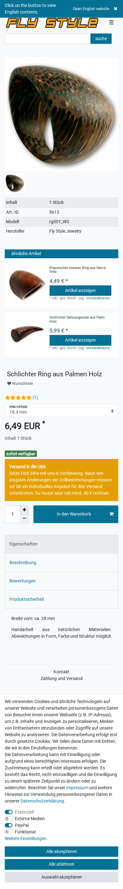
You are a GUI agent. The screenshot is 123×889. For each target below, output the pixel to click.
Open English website (91, 9)
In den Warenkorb (74, 513)
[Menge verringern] (24, 518)
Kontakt (61, 671)
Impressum (77, 787)
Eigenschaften (23, 543)
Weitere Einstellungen (25, 838)
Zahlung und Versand (62, 678)
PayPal (22, 825)
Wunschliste (22, 383)
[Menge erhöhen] (24, 509)
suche (101, 38)
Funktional (25, 831)
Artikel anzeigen (80, 290)
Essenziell (24, 811)
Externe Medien (30, 818)
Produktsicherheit (26, 599)
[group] (27, 335)
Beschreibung (22, 562)
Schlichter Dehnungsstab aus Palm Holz (77, 319)
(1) (35, 397)
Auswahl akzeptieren (61, 877)
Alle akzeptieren (61, 851)
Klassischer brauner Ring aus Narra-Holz (78, 270)
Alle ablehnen (61, 864)
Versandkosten (98, 298)
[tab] (61, 544)
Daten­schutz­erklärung (42, 800)
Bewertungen (22, 580)
